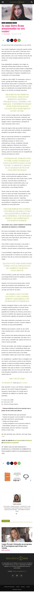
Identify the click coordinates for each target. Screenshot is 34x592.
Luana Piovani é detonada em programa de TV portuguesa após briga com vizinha (17, 546)
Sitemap (23, 586)
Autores (3, 22)
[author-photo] (17, 502)
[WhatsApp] (19, 40)
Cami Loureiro (6, 33)
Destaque (14, 22)
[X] (11, 40)
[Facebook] (8, 40)
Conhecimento (9, 22)
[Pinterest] (15, 40)
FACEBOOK (28, 440)
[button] (2, 2)
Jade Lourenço (6, 550)
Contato (28, 586)
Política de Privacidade (9, 586)
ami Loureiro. (24, 383)
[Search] (32, 2)
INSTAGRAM (18, 440)
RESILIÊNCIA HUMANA (11, 442)
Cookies (18, 586)
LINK (3, 436)
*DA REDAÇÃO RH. (7, 383)
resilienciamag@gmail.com (19, 571)
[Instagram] (17, 514)
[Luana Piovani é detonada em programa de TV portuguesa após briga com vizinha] (17, 534)
